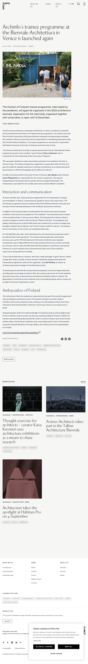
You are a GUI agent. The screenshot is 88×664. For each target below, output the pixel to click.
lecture (6, 522)
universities (41, 349)
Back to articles (8, 359)
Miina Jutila (13, 124)
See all (83, 382)
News (48, 4)
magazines (32, 448)
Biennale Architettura (52, 345)
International (20, 46)
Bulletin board (36, 579)
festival (68, 436)
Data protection (20, 648)
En (73, 4)
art (33, 349)
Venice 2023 (7, 349)
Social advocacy (8, 575)
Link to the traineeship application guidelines (21, 332)
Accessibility (7, 648)
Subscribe (7, 621)
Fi (69, 4)
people (16, 349)
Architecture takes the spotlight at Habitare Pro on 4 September (22, 512)
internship (22, 345)
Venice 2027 (7, 451)
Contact (63, 571)
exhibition (58, 436)
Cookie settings (56, 653)
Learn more (37, 640)
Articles (29, 415)
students (25, 349)
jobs (14, 345)
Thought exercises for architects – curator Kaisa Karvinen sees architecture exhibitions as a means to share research (22, 431)
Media (62, 575)
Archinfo (7, 345)
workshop (23, 522)
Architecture (18, 502)
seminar (50, 436)
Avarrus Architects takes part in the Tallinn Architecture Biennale (64, 425)
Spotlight (16, 598)
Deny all (69, 647)
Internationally (8, 571)
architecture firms (10, 602)
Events (33, 575)
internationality (35, 345)
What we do (8, 563)
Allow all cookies (44, 647)
